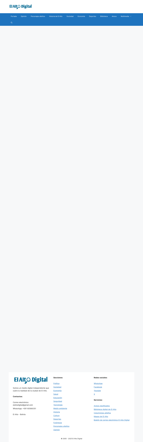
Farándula (57, 423)
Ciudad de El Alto (21, 112)
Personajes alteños (38, 16)
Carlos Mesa (19, 362)
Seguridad (57, 401)
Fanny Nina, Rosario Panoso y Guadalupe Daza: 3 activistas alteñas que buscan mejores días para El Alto (28, 141)
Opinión (24, 16)
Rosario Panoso (22, 198)
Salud (55, 394)
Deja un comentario (22, 114)
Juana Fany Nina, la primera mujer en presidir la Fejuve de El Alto (27, 221)
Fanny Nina (32, 112)
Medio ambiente (60, 408)
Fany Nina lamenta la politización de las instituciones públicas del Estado (47, 83)
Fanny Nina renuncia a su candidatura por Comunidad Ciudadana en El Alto (27, 296)
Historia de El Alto (55, 16)
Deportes (92, 16)
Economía (81, 16)
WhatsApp (98, 383)
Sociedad (70, 16)
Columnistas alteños (102, 413)
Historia (56, 412)
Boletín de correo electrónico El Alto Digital (111, 420)
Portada (14, 16)
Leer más (81, 104)
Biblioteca (104, 16)
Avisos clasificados (102, 406)
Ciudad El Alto (20, 196)
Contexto (18, 267)
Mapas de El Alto (101, 416)
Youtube (97, 391)
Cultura (56, 416)
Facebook (98, 387)
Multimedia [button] (125, 16)
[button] (11, 23)
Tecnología (57, 405)
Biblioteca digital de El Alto (105, 409)
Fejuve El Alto (41, 112)
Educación (57, 398)
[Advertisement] (71, 41)
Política (17, 109)
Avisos (114, 16)
